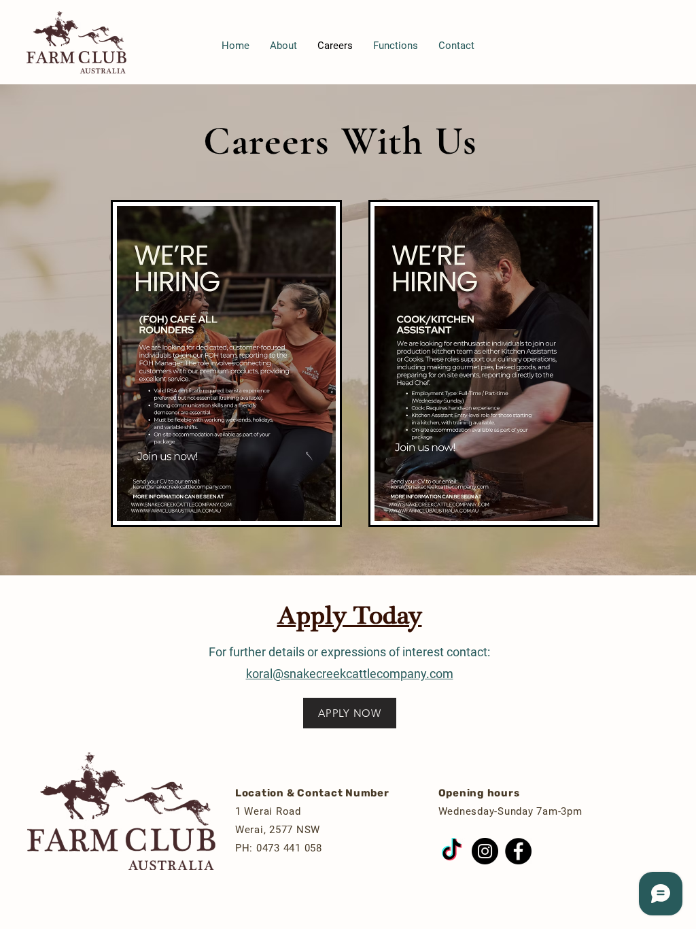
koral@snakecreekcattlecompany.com (349, 673)
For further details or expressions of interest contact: (349, 652)
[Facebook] (518, 851)
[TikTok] (451, 851)
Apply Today (349, 615)
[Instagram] (485, 851)
